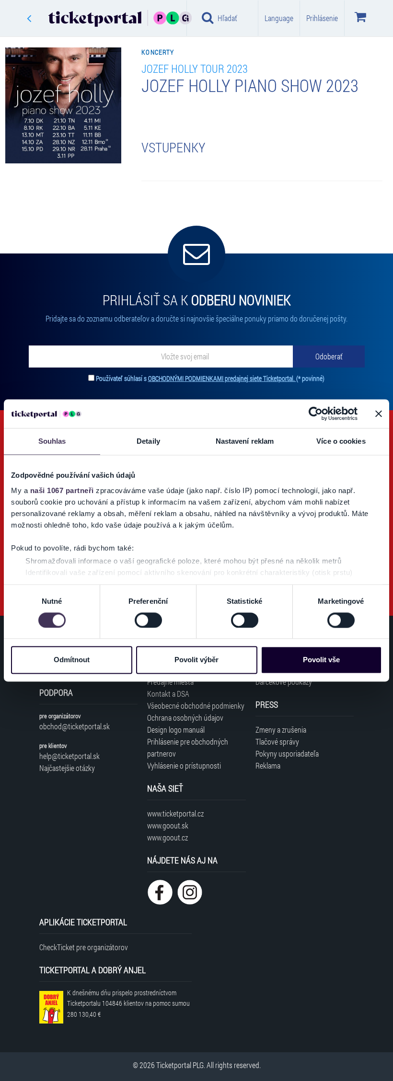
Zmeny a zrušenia (280, 729)
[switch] (148, 620)
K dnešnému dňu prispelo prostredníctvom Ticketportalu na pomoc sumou (128, 1003)
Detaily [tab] (148, 441)
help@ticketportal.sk (69, 756)
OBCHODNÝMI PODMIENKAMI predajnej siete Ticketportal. (222, 378)
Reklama (267, 765)
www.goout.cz (167, 837)
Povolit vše (321, 660)
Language (279, 18)
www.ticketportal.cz (175, 813)
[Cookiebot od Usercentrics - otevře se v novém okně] (316, 413)
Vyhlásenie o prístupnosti (184, 765)
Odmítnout (72, 660)
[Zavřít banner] (378, 413)
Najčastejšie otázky (67, 768)
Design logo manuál (176, 729)
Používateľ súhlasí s (210, 378)
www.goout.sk (167, 825)
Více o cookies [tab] (340, 441)
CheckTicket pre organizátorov (83, 947)
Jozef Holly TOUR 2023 (194, 68)
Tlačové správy (277, 741)
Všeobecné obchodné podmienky (195, 706)
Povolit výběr (196, 660)
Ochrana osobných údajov (185, 718)
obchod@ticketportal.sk (74, 726)
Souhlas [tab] (52, 441)
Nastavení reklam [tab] (245, 441)
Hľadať (227, 18)
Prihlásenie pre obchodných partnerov (187, 747)
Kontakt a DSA (168, 694)
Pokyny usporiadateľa (287, 753)
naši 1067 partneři (62, 490)
